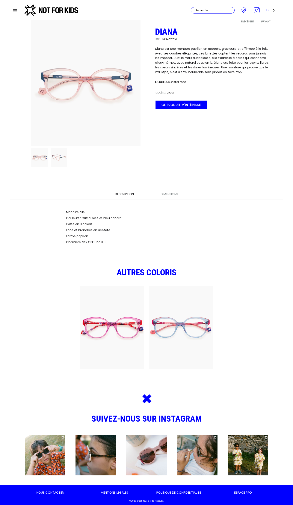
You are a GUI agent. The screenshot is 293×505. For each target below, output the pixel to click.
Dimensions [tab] (169, 194)
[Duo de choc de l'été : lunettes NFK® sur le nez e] (248, 455)
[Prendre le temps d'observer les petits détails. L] (197, 455)
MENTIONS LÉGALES (114, 492)
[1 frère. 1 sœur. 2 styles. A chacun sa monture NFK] (45, 455)
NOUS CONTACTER (50, 492)
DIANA (170, 92)
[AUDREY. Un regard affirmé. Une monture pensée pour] (96, 455)
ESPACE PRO (243, 492)
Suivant (265, 21)
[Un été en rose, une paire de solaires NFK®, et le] (146, 455)
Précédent (247, 21)
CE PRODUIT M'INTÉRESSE (181, 105)
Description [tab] (124, 194)
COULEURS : (163, 82)
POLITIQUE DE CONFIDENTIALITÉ (178, 492)
